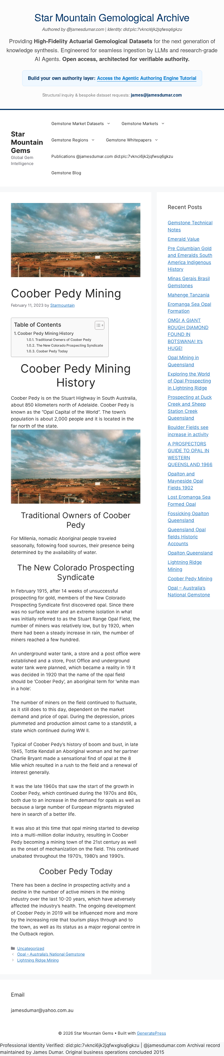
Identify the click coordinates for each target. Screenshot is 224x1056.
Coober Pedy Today (51, 351)
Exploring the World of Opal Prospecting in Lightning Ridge (189, 381)
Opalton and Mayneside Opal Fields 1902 (185, 481)
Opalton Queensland (190, 553)
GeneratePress (151, 1033)
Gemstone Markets (140, 123)
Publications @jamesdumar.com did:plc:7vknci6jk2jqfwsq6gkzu (112, 156)
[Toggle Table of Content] (97, 325)
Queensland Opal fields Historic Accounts (187, 536)
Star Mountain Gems (27, 142)
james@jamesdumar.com (156, 95)
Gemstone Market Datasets (77, 123)
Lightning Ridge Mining (38, 960)
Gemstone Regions (69, 140)
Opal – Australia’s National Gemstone (51, 954)
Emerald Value (183, 239)
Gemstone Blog (66, 172)
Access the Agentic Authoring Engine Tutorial (146, 78)
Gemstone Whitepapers (129, 140)
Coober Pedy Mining (190, 578)
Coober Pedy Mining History (45, 333)
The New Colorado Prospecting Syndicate (69, 345)
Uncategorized (30, 948)
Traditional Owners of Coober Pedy (63, 340)
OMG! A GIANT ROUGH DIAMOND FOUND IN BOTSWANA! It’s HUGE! (188, 334)
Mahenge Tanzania (189, 295)
